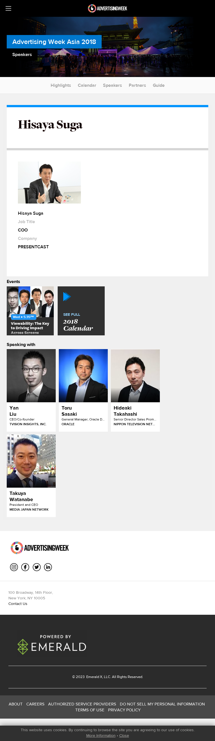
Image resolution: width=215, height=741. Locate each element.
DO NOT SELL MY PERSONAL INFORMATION (162, 704)
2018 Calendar (78, 322)
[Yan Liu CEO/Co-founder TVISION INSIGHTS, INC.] (31, 375)
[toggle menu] (8, 8)
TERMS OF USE (89, 709)
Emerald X (93, 677)
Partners (137, 85)
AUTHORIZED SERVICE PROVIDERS (82, 704)
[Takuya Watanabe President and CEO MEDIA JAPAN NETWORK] (31, 461)
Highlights (61, 85)
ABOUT (16, 704)
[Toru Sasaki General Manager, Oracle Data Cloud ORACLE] (83, 375)
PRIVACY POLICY (124, 709)
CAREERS (35, 704)
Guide (159, 85)
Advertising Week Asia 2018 (54, 41)
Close (124, 735)
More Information (101, 735)
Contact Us (17, 603)
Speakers (112, 85)
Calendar (87, 85)
